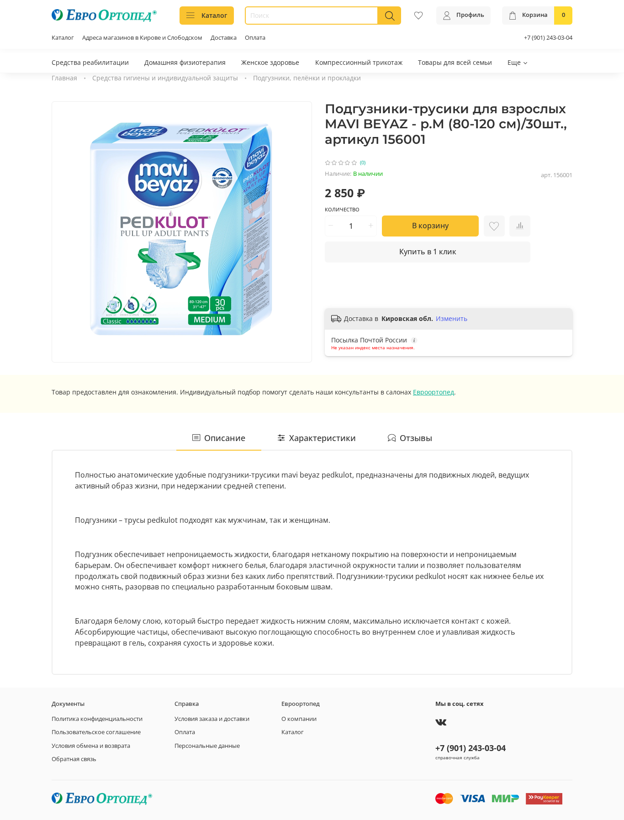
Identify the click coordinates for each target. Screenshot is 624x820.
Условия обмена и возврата (91, 746)
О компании (299, 719)
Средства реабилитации (90, 62)
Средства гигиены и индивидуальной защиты (165, 78)
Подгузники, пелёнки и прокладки (307, 78)
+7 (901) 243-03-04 (548, 38)
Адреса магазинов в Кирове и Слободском (142, 38)
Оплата (255, 38)
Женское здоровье (270, 62)
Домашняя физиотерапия (185, 62)
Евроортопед (433, 392)
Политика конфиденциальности (97, 719)
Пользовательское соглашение (96, 732)
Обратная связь (74, 759)
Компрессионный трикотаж (358, 62)
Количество (342, 209)
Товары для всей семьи (455, 62)
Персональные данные (207, 746)
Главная (64, 78)
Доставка (224, 38)
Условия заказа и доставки (212, 719)
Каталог (214, 15)
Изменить (451, 319)
